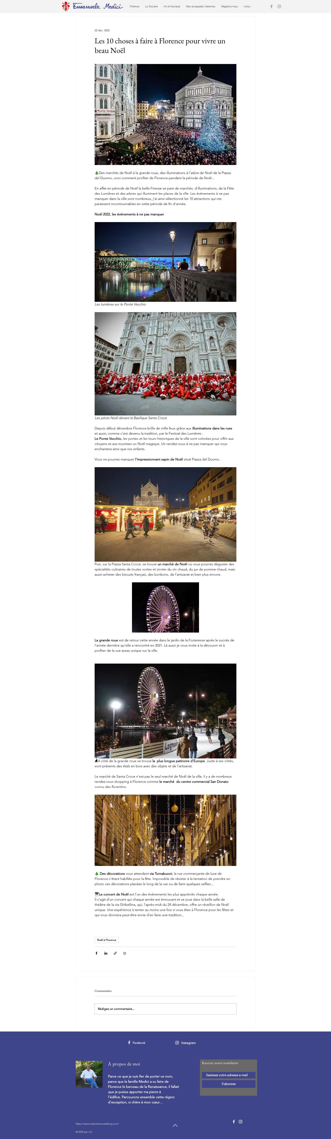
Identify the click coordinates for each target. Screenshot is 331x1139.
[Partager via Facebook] (96, 953)
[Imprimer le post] (124, 953)
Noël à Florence (106, 940)
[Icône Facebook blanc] (129, 1042)
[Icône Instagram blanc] (177, 1042)
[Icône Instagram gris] (279, 6)
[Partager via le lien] (115, 953)
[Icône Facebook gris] (271, 6)
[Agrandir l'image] (165, 114)
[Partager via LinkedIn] (106, 953)
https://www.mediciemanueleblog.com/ (97, 1123)
